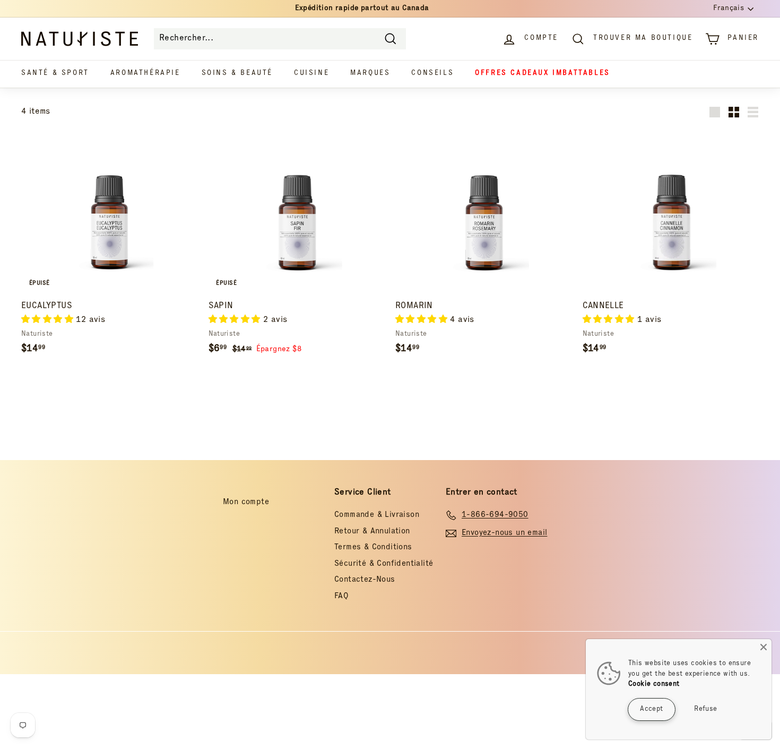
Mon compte (246, 502)
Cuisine (311, 73)
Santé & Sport (55, 73)
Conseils (432, 73)
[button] (48, 320)
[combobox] (280, 38)
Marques (370, 73)
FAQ (341, 596)
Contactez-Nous (364, 580)
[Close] (763, 647)
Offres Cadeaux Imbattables (542, 73)
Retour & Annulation (372, 532)
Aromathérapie (145, 73)
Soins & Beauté (237, 73)
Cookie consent (654, 684)
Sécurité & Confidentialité (383, 564)
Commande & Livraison (376, 515)
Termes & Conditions (373, 547)
